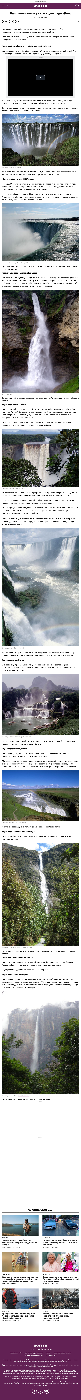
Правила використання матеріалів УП (58, 1353)
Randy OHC (24, 263)
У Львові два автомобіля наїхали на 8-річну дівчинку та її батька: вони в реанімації (59, 1242)
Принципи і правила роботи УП (36, 1355)
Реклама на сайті (16, 1353)
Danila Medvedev (23, 1096)
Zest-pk (20, 167)
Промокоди (52, 1355)
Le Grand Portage (26, 947)
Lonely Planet (28, 37)
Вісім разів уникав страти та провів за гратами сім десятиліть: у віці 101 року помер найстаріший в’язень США (20, 1279)
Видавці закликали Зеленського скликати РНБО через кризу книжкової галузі (57, 1315)
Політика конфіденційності (33, 1353)
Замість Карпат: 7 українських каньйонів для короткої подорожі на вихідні (19, 1242)
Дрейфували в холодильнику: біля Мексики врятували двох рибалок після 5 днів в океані (18, 1315)
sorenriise (22, 488)
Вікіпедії (9, 394)
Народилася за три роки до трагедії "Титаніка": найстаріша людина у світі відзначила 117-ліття (60, 1279)
